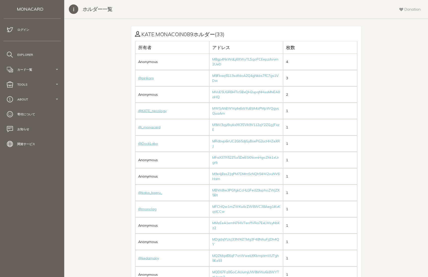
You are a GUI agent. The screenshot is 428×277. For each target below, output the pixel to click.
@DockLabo (148, 143)
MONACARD (30, 9)
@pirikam (146, 78)
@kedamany (148, 258)
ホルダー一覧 (97, 9)
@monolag (147, 209)
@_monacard (149, 127)
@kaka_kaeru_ (150, 192)
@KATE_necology (152, 111)
